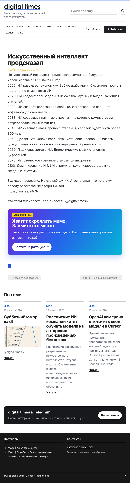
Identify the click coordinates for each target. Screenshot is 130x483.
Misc (20, 32)
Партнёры (91, 29)
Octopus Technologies (37, 475)
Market (38, 26)
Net (59, 26)
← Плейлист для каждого (24, 277)
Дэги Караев (28, 70)
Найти (122, 11)
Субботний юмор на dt (20, 319)
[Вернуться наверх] (125, 475)
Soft (50, 26)
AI (28, 26)
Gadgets (70, 26)
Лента (9, 26)
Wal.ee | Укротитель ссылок (22, 448)
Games (10, 32)
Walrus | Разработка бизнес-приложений (30, 452)
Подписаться (110, 415)
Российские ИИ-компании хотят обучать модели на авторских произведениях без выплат (65, 328)
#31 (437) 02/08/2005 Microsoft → (101, 277)
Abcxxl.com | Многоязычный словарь (28, 456)
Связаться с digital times (80, 447)
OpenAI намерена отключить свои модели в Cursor (106, 321)
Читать (9, 358)
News (20, 26)
